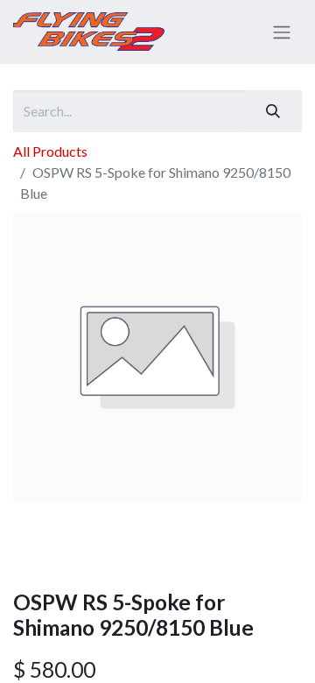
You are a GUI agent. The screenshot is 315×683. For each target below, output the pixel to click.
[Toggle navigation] (282, 32)
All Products (50, 151)
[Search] (273, 111)
